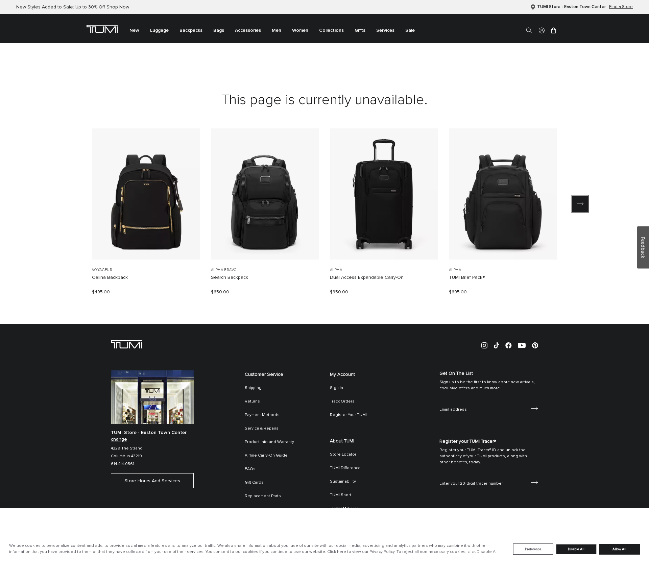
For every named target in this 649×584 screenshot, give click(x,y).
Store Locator (343, 455)
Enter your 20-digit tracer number (471, 476)
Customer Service (264, 374)
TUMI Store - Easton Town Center (571, 7)
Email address (453, 402)
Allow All (619, 549)
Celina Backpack (110, 277)
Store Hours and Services (152, 481)
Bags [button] (218, 30)
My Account (342, 374)
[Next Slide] (580, 204)
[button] (542, 30)
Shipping (253, 388)
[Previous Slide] (69, 204)
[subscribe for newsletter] (534, 408)
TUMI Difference (345, 468)
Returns (252, 401)
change (119, 439)
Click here (336, 552)
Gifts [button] (360, 30)
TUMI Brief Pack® (467, 277)
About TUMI (342, 441)
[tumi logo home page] (126, 344)
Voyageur (102, 270)
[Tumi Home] (102, 28)
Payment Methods (262, 415)
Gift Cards (254, 483)
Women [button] (300, 30)
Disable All (576, 549)
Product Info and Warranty (269, 442)
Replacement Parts (263, 496)
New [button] (134, 30)
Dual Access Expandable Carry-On (367, 277)
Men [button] (276, 30)
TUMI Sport (340, 495)
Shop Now (117, 7)
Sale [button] (410, 30)
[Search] (529, 30)
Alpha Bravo (224, 270)
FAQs (250, 469)
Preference (533, 549)
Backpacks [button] (190, 30)
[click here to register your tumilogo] (534, 482)
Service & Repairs (262, 429)
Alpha (336, 270)
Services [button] (385, 30)
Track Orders (342, 401)
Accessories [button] (248, 30)
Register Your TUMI (348, 415)
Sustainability (343, 482)
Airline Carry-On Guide (266, 456)
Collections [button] (331, 30)
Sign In (336, 388)
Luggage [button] (159, 30)
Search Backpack (229, 277)
